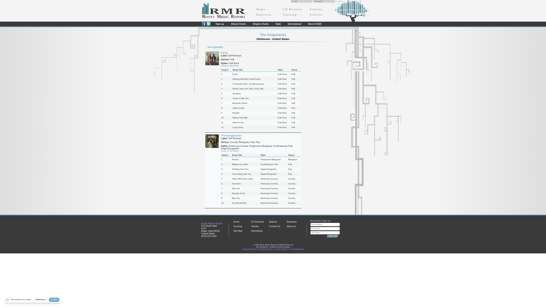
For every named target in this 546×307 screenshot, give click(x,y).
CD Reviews (292, 9)
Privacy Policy (266, 249)
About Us (291, 226)
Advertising (256, 231)
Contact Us (274, 226)
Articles (316, 14)
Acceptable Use (297, 249)
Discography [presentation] (215, 47)
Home (261, 9)
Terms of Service (249, 249)
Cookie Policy (281, 249)
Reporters (264, 14)
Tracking (290, 14)
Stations (316, 9)
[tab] (215, 47)
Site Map (237, 231)
